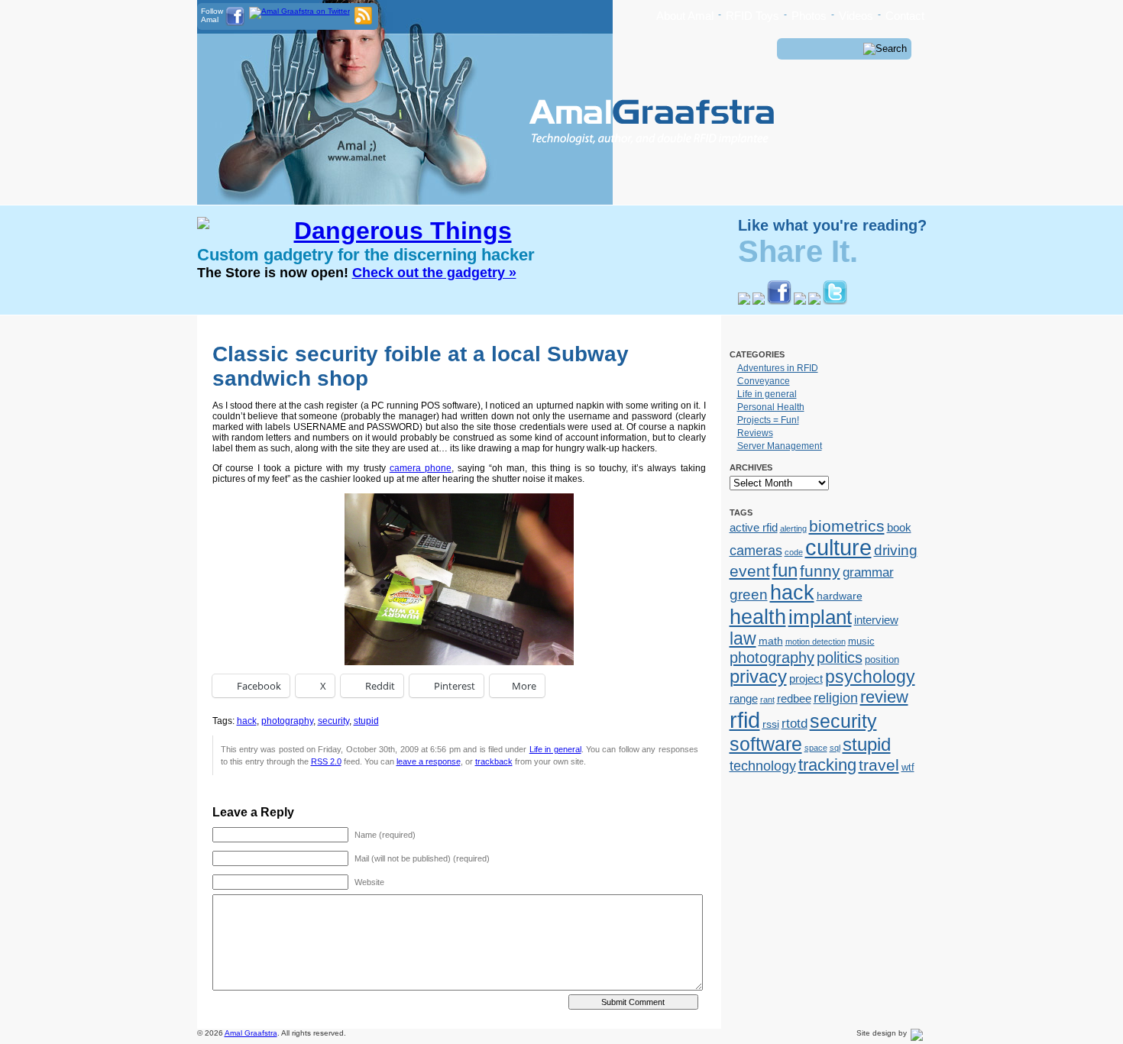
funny (820, 571)
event (750, 571)
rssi (770, 724)
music (861, 641)
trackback (494, 761)
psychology (870, 677)
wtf (907, 767)
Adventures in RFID (777, 368)
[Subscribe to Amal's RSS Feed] (363, 22)
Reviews (755, 433)
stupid (366, 721)
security (333, 721)
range (744, 698)
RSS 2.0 (326, 761)
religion (836, 698)
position (882, 659)
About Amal (685, 15)
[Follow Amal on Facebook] (235, 23)
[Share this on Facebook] (779, 301)
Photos (809, 15)
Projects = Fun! (768, 420)
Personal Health (770, 407)
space (815, 747)
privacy (758, 677)
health (758, 617)
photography (287, 721)
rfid (745, 719)
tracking (827, 764)
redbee (794, 698)
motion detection (815, 641)
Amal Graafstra (251, 1033)
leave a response (428, 761)
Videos (856, 15)
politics (839, 657)
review (884, 696)
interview (876, 619)
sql (835, 747)
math (771, 641)
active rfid (754, 527)
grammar (868, 572)
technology (763, 766)
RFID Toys (752, 15)
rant (767, 699)
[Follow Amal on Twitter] (299, 11)
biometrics (847, 526)
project (806, 678)
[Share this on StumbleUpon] (814, 301)
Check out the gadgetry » (434, 272)
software (766, 744)
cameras (756, 550)
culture (838, 547)
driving (895, 550)
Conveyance (763, 381)
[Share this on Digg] (758, 301)
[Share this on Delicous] (744, 301)
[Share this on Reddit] (800, 301)
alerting (793, 528)
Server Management (779, 446)
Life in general (555, 749)
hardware (839, 596)
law (743, 638)
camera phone (420, 468)
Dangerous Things (403, 230)
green (749, 595)
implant (820, 617)
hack (247, 721)
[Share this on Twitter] (835, 301)
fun (785, 570)
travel (879, 765)
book (899, 527)
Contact (904, 15)
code (794, 552)
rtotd (794, 723)
